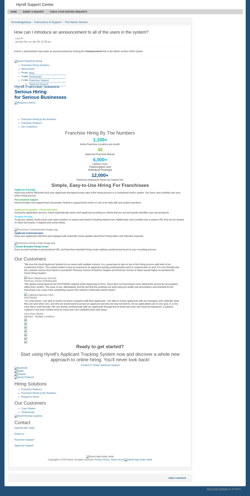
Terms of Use (118, 459)
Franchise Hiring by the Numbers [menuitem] (38, 119)
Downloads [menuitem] (35, 76)
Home (13, 12)
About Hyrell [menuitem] (27, 69)
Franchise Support (24, 439)
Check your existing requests (68, 12)
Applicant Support (110, 365)
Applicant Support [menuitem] (38, 84)
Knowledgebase (21, 22)
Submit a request (33, 12)
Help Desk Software (217, 489)
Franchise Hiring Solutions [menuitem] (35, 65)
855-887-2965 (27, 428)
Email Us (19, 434)
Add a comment (177, 478)
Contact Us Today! (90, 365)
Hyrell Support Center (35, 4)
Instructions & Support (48, 22)
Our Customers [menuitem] (29, 126)
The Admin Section (76, 22)
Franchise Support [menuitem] (39, 80)
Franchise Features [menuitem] (31, 123)
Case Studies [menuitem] (28, 408)
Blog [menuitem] (31, 73)
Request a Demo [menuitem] (30, 396)
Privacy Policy (102, 459)
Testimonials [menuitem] (28, 412)
